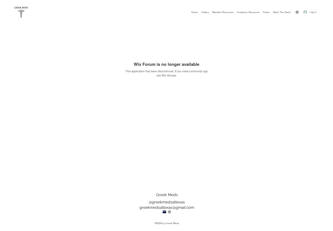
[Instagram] (297, 12)
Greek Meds (167, 194)
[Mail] (164, 212)
